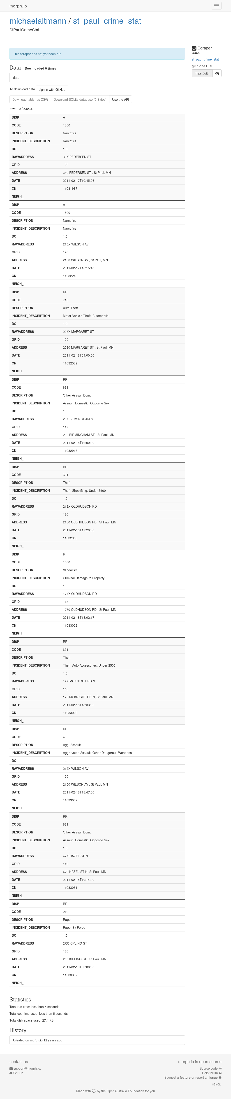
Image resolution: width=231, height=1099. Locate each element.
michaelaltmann (37, 20)
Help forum (210, 1073)
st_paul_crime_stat (107, 20)
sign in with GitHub (52, 89)
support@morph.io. (27, 1068)
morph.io (18, 6)
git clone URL (202, 66)
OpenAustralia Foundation (125, 1091)
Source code (209, 1068)
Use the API (120, 99)
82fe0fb (217, 1084)
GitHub (18, 1073)
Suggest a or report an (191, 1077)
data (16, 77)
